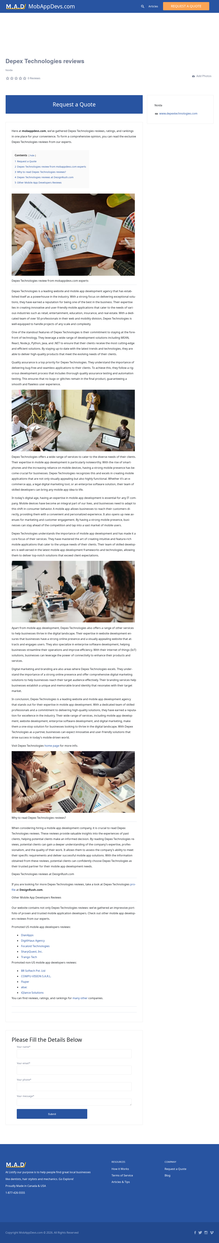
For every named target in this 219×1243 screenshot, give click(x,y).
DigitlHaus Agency (33, 940)
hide (32, 155)
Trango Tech (29, 957)
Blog (167, 1175)
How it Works (120, 1169)
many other (80, 998)
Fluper (25, 982)
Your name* (23, 1046)
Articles (153, 6)
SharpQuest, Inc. (32, 951)
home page (51, 746)
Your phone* (24, 1079)
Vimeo (212, 1233)
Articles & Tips (121, 1182)
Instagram (206, 1233)
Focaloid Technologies (35, 946)
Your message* (25, 1096)
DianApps (27, 935)
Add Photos (203, 76)
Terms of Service (122, 1175)
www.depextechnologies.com (178, 113)
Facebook (195, 1233)
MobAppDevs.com (51, 6)
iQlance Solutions (32, 993)
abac (24, 987)
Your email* (23, 1063)
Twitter (200, 1233)
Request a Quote (186, 6)
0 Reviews (34, 78)
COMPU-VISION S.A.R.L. (36, 976)
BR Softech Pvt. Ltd (33, 971)
